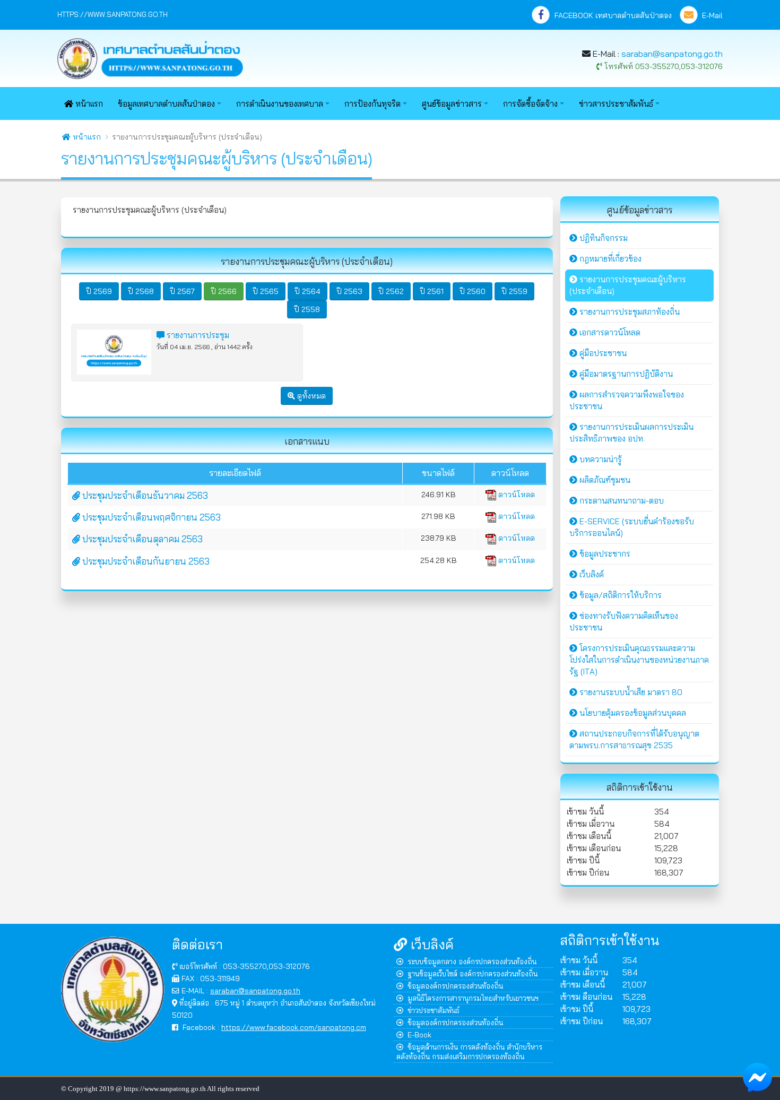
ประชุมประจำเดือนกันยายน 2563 (145, 561)
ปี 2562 (391, 291)
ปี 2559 (514, 291)
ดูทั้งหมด (310, 396)
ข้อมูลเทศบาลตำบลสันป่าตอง (166, 104)
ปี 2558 (307, 309)
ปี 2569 (99, 291)
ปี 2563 (349, 291)
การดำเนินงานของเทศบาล (279, 104)
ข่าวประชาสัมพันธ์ (434, 1010)
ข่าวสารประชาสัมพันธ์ (616, 104)
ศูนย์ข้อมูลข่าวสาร (452, 104)
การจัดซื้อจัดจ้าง (530, 104)
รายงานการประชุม (196, 335)
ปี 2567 (182, 291)
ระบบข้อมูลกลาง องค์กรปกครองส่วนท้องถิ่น (472, 961)
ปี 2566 (224, 291)
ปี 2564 (307, 291)
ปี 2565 (266, 291)
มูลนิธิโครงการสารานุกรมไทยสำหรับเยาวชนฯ (473, 997)
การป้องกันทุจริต (372, 104)
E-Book (419, 1034)
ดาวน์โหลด (515, 494)
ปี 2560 (473, 291)
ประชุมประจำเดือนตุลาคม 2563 (141, 538)
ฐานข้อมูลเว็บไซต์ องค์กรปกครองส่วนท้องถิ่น (473, 973)
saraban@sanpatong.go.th (672, 53)
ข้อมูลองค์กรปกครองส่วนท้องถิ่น (455, 985)
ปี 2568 (141, 291)
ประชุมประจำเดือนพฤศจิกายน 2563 (150, 517)
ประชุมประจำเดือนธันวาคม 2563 (144, 495)
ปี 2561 (432, 291)
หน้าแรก (88, 104)
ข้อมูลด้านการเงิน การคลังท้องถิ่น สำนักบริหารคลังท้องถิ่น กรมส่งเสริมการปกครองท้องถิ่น (469, 1051)
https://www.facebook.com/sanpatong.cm (293, 1027)
